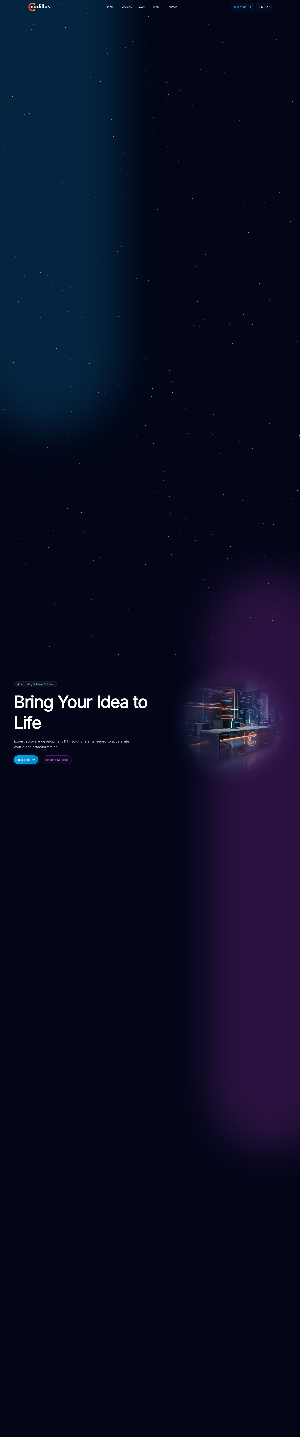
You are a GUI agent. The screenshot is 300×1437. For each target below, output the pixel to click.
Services (126, 7)
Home (110, 7)
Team (156, 7)
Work (142, 7)
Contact (171, 7)
